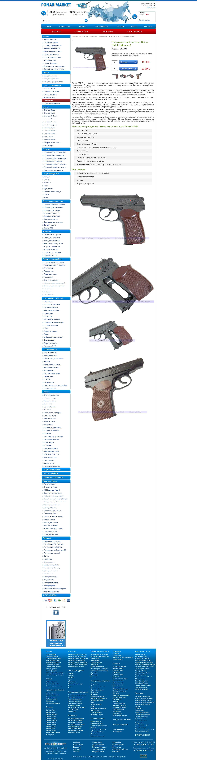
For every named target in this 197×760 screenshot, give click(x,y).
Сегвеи (46, 556)
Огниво (46, 194)
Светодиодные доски (52, 210)
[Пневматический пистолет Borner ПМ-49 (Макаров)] (115, 76)
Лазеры (46, 73)
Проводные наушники (52, 238)
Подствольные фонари (52, 57)
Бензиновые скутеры (51, 591)
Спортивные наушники (52, 252)
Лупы (46, 186)
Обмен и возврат (99, 747)
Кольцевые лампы (51, 219)
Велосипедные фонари (52, 51)
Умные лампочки (50, 353)
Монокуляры (48, 145)
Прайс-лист (78, 745)
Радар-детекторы (50, 274)
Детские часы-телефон (52, 413)
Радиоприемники (50, 343)
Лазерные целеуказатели (53, 82)
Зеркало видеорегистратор (54, 286)
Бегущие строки (50, 225)
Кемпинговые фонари (52, 48)
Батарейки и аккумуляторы (54, 69)
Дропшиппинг (98, 745)
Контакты (116, 751)
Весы (46, 328)
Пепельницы (48, 376)
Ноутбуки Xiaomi (50, 508)
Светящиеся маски (51, 448)
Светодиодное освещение (53, 201)
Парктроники (48, 271)
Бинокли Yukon (49, 134)
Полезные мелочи (50, 349)
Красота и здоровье (50, 473)
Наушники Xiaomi (50, 255)
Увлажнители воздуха (52, 466)
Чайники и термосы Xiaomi (54, 496)
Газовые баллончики (51, 91)
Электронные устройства (53, 298)
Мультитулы (48, 189)
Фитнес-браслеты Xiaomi (53, 528)
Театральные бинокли (52, 142)
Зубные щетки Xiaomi (52, 505)
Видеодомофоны (50, 331)
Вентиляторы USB (50, 356)
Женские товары (50, 398)
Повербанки (48, 313)
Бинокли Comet (49, 119)
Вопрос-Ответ (98, 751)
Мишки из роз (49, 463)
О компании (97, 742)
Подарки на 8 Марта (51, 430)
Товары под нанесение (52, 470)
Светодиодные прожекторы (54, 66)
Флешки (47, 361)
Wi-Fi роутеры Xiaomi (52, 490)
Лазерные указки (50, 76)
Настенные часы (50, 419)
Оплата (76, 751)
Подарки (46, 392)
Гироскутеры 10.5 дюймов (53, 544)
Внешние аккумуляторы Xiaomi (55, 499)
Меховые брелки (50, 457)
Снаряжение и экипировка (53, 477)
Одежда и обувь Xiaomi (52, 511)
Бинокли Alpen (49, 113)
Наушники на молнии (52, 246)
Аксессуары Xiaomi (51, 534)
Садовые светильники (52, 216)
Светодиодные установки (53, 222)
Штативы (47, 379)
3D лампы (47, 445)
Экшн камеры (49, 340)
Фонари (46, 36)
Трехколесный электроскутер (55, 588)
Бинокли (46, 107)
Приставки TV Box (50, 346)
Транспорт (47, 538)
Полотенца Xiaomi (50, 514)
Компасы (47, 183)
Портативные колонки (52, 304)
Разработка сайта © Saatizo (55, 758)
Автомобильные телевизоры (54, 265)
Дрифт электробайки (51, 565)
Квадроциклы (49, 580)
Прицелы (46, 149)
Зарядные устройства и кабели (55, 385)
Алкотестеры (48, 268)
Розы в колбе (49, 460)
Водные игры (49, 442)
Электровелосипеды (51, 583)
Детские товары (50, 401)
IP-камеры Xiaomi (50, 487)
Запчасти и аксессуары (52, 541)
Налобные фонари (51, 42)
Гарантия (77, 747)
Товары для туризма (51, 174)
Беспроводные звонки (52, 373)
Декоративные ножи (51, 439)
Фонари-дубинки (50, 60)
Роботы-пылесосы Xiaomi (53, 517)
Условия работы (98, 749)
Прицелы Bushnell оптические (55, 158)
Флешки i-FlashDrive (51, 367)
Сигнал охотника (50, 94)
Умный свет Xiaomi (51, 525)
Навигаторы (48, 277)
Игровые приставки (51, 325)
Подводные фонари (51, 54)
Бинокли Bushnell (50, 116)
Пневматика (48, 100)
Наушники (47, 232)
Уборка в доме (49, 520)
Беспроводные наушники (53, 243)
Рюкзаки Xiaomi (49, 484)
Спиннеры (48, 404)
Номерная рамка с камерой (54, 283)
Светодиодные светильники (54, 204)
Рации (46, 334)
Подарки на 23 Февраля (53, 427)
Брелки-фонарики (50, 63)
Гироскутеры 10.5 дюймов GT (55, 550)
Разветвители (49, 295)
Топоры (47, 177)
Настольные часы (50, 416)
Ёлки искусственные (51, 395)
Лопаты (46, 180)
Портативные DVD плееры (54, 262)
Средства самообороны (52, 85)
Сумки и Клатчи (50, 407)
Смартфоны (48, 301)
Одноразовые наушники (53, 235)
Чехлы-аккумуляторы (52, 319)
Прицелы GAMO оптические (54, 152)
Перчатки (47, 433)
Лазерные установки (51, 79)
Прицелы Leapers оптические (55, 164)
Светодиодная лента (52, 213)
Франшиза (116, 747)
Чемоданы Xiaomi (50, 531)
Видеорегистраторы (51, 280)
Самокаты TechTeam (51, 454)
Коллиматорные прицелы (53, 170)
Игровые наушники (51, 249)
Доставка (77, 749)
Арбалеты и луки (50, 97)
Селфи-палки (49, 382)
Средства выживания (52, 103)
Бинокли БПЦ (49, 137)
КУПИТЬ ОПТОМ (49, 595)
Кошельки (47, 410)
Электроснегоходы (51, 571)
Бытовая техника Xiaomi (53, 493)
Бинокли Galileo (50, 122)
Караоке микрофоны (51, 310)
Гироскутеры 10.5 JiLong (53, 547)
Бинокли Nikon (49, 128)
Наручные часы (50, 422)
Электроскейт (49, 562)
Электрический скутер (52, 568)
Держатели (48, 289)
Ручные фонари (50, 39)
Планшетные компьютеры (53, 322)
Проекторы (48, 316)
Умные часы (48, 424)
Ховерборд (48, 559)
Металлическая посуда (52, 192)
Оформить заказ (144, 20)
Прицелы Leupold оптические (55, 167)
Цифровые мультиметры (53, 337)
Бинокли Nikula (49, 131)
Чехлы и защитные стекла (53, 358)
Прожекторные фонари (52, 45)
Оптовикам (116, 742)
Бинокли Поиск (49, 140)
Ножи (46, 197)
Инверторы (48, 292)
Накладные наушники (52, 241)
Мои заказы (151, 8)
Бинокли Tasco (49, 110)
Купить (124, 62)
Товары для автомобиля (52, 259)
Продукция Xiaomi (50, 481)
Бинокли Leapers (50, 125)
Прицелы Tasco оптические (54, 155)
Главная (76, 742)
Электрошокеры (50, 88)
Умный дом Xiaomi (51, 522)
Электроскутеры (50, 586)
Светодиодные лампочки (53, 207)
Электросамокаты (50, 577)
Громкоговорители (51, 307)
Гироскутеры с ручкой (52, 553)
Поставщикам (118, 745)
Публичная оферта (120, 749)
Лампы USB (48, 228)
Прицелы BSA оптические (53, 161)
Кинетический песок (51, 451)
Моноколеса (48, 574)
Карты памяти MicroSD (52, 364)
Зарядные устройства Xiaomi (54, 502)
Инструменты (49, 370)
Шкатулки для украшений (53, 436)
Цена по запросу (50, 388)
